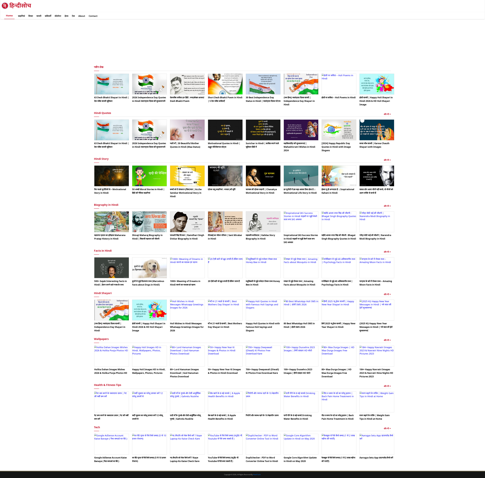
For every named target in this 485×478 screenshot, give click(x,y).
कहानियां (21, 15)
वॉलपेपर (58, 15)
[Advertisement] (242, 38)
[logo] (17, 9)
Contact (93, 15)
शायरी (39, 15)
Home (9, 15)
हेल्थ (66, 15)
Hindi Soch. (257, 474)
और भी (386, 114)
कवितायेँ (48, 15)
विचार (30, 15)
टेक (73, 15)
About (81, 15)
